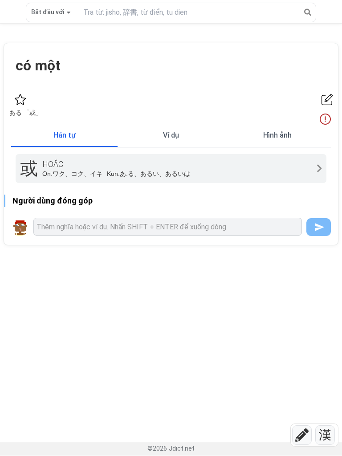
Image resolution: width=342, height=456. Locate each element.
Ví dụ (171, 135)
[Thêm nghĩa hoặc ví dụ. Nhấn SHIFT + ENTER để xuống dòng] (167, 227)
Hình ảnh (277, 135)
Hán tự (64, 135)
